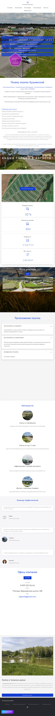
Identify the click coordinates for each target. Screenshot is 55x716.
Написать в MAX (7, 712)
